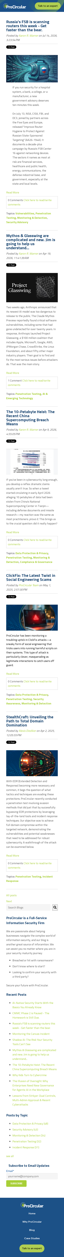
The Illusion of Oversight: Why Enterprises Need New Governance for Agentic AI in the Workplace (33, 1085)
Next (9, 901)
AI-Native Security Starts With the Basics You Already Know (32, 1005)
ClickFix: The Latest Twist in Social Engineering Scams (30, 577)
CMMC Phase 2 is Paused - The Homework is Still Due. (30, 1015)
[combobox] (28, 907)
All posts (11, 895)
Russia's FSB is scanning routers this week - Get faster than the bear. (27, 26)
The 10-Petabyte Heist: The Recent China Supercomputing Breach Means (30, 418)
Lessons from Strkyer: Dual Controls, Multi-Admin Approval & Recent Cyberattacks (34, 1100)
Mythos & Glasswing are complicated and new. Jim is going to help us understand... (30, 242)
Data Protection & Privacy (32, 553)
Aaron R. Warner (28, 35)
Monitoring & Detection (32, 218)
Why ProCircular (32, 1221)
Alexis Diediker (27, 731)
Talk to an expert (48, 5)
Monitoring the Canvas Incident (31, 1034)
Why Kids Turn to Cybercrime (29, 1075)
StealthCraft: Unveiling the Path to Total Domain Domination (29, 721)
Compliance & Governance (36, 562)
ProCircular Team (29, 585)
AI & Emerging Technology (27, 396)
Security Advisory (17, 222)
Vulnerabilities (25, 213)
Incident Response (25, 1147)
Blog (32, 1230)
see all (10, 1156)
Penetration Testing (28, 394)
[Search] (55, 907)
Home (32, 1213)
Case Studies (32, 1238)
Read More (12, 192)
